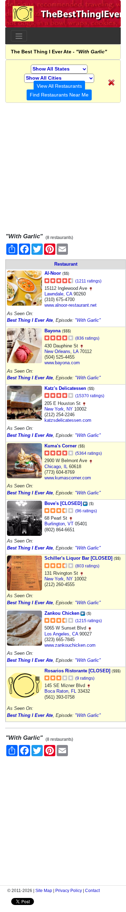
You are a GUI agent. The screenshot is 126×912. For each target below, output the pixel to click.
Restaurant (65, 264)
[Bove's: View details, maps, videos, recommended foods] (24, 517)
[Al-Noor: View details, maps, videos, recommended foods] (24, 288)
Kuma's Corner (60, 445)
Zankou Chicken (61, 613)
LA (75, 351)
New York (54, 409)
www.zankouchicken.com (70, 645)
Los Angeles (56, 634)
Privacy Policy (68, 890)
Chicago (52, 466)
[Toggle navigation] (19, 35)
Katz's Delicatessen (65, 388)
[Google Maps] (91, 288)
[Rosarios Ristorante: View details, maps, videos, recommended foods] (24, 685)
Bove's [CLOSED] (63, 503)
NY (69, 409)
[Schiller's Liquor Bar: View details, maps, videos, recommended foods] (24, 572)
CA (69, 294)
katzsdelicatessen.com (67, 420)
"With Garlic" (88, 320)
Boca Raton (56, 691)
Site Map (43, 890)
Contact (92, 890)
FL (73, 691)
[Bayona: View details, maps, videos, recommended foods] (24, 345)
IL (66, 466)
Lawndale (53, 294)
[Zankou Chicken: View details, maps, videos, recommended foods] (24, 627)
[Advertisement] (63, 166)
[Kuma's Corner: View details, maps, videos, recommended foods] (24, 460)
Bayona (52, 330)
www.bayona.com (62, 362)
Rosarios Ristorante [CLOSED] (77, 670)
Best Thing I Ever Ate (30, 320)
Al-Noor (52, 273)
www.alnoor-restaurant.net (70, 305)
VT (71, 523)
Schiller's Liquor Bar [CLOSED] (78, 558)
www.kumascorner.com (67, 477)
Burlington (54, 523)
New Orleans (57, 351)
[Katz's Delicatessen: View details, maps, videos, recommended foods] (24, 403)
